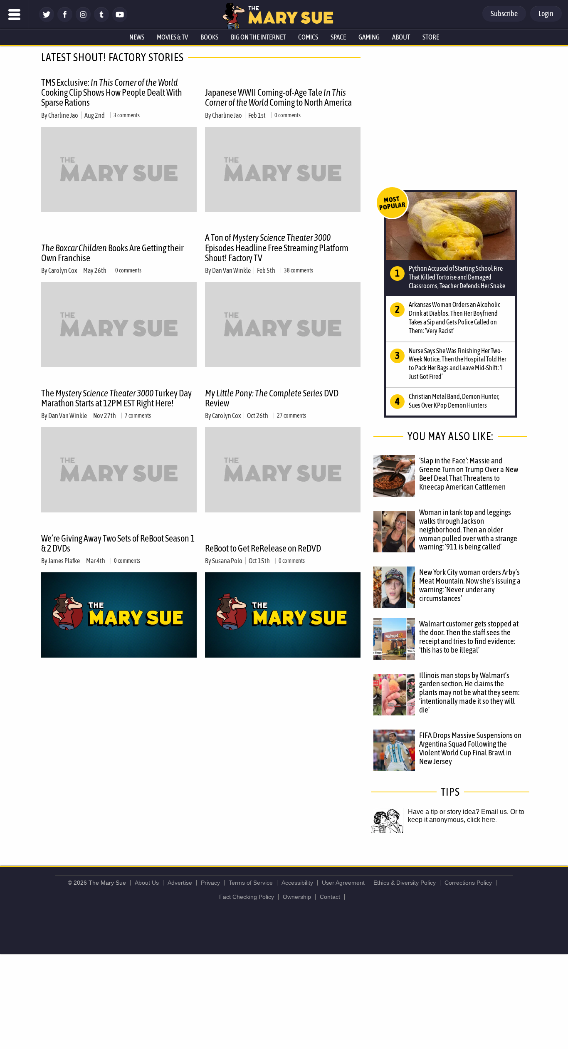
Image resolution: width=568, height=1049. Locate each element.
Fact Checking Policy (246, 896)
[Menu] (14, 14)
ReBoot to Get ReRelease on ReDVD (263, 548)
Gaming (369, 37)
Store (430, 37)
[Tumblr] (101, 19)
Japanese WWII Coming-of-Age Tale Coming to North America (278, 97)
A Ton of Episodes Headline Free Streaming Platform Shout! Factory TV (276, 247)
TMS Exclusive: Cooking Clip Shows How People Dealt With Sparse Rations (111, 92)
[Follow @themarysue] (46, 19)
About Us (147, 882)
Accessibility (297, 882)
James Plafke (64, 560)
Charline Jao (63, 115)
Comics (308, 37)
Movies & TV (172, 37)
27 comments (291, 415)
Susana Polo (227, 560)
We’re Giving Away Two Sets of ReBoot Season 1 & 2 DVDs (118, 543)
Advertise (180, 882)
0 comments (287, 115)
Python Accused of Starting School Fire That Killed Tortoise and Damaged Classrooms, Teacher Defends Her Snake (457, 277)
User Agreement (343, 882)
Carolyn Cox (62, 270)
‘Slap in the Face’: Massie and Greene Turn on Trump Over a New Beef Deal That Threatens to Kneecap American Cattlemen (468, 473)
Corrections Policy (468, 882)
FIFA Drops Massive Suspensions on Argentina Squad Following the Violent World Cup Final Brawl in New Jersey (470, 748)
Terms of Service (251, 882)
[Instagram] (83, 19)
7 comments (138, 415)
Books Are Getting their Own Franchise (112, 252)
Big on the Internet (258, 37)
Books (209, 37)
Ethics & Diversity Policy (404, 882)
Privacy (210, 882)
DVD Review (271, 398)
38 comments (298, 270)
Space (338, 37)
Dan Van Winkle (231, 270)
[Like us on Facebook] (64, 19)
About (401, 37)
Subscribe (504, 13)
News (136, 37)
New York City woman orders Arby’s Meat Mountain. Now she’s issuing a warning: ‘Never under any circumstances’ (470, 585)
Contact (330, 896)
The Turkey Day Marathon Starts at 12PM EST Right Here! (116, 398)
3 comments (127, 115)
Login (545, 13)
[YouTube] (119, 19)
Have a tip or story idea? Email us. (458, 811)
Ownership (297, 896)
